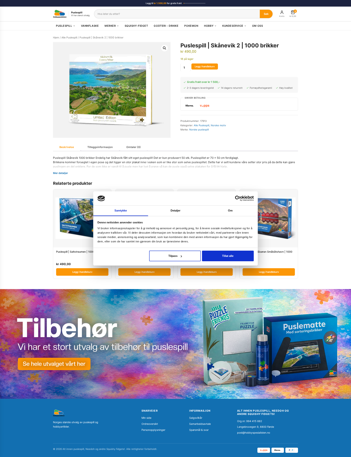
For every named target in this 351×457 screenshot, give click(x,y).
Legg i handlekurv (205, 66)
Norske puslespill (199, 129)
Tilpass (173, 255)
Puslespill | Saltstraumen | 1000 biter (78, 251)
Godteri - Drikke (166, 25)
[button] (164, 48)
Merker (110, 25)
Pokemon (191, 25)
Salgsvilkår (195, 417)
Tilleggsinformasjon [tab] (100, 147)
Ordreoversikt (149, 423)
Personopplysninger (153, 429)
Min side (146, 417)
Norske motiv (218, 125)
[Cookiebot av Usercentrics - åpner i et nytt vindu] (238, 198)
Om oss (257, 25)
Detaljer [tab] (176, 210)
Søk (266, 13)
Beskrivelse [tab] (66, 147)
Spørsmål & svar (199, 429)
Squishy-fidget (136, 25)
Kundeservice (232, 25)
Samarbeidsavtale (200, 423)
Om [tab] (230, 210)
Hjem (56, 37)
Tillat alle (227, 255)
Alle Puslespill (69, 37)
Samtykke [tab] (120, 210)
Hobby (209, 25)
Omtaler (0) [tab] (133, 147)
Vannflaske (90, 25)
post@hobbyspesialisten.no (253, 432)
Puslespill (64, 25)
